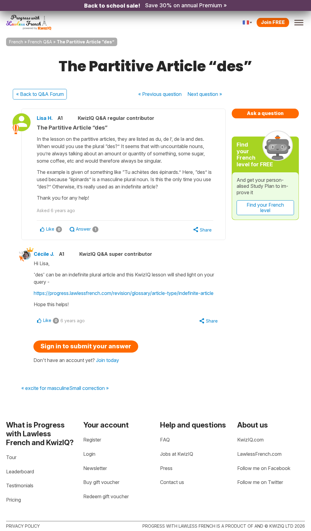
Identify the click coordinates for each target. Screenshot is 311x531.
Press (166, 468)
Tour (11, 457)
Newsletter (95, 468)
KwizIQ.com (250, 440)
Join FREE (273, 22)
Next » (204, 94)
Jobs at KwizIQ (176, 454)
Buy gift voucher (101, 482)
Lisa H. (45, 118)
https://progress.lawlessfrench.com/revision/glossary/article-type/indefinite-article (124, 293)
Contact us (172, 482)
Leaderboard (20, 471)
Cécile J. (44, 254)
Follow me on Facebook (263, 468)
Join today (107, 360)
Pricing (13, 500)
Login (89, 454)
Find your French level (265, 207)
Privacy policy (23, 526)
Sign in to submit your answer (85, 346)
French (16, 41)
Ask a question (265, 113)
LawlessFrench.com (259, 454)
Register (92, 440)
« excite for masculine (45, 388)
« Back (40, 94)
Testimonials (19, 485)
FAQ (165, 440)
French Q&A (40, 41)
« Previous (160, 94)
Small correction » (89, 388)
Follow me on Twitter (260, 482)
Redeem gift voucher (106, 496)
